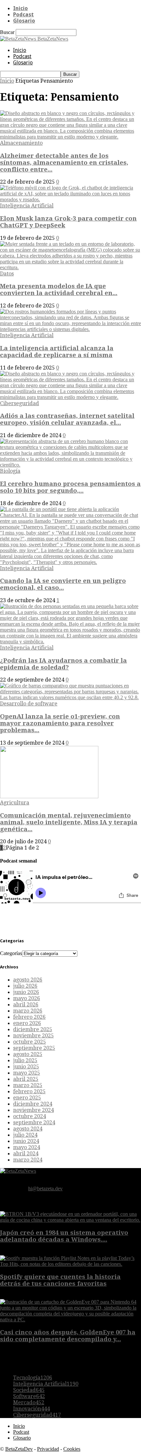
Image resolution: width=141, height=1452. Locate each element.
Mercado (28, 1402)
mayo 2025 (26, 1073)
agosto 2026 (27, 980)
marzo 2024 (27, 1160)
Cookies (71, 1449)
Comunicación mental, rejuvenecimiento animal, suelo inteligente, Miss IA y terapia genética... (68, 822)
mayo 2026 (26, 998)
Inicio (20, 8)
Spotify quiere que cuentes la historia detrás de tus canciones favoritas (60, 1280)
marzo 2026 (27, 1011)
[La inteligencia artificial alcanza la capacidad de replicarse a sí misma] (70, 329)
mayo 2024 (26, 1147)
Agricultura (14, 803)
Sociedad (29, 1390)
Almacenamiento (21, 143)
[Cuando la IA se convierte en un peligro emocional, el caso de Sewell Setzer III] (70, 562)
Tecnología (32, 1378)
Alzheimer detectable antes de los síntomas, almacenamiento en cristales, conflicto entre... (64, 162)
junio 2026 (26, 992)
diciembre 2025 (32, 1029)
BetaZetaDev (19, 1449)
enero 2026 (27, 1023)
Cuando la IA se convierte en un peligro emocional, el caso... (63, 584)
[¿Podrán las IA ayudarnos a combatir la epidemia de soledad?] (70, 641)
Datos (7, 274)
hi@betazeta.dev (45, 1188)
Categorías (11, 953)
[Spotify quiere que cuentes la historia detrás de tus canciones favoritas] (70, 1264)
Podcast (23, 14)
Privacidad (48, 1449)
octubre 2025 (29, 1042)
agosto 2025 (27, 1054)
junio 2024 (26, 1141)
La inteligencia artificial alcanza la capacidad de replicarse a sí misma (56, 351)
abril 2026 (25, 1004)
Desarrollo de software (28, 704)
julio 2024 (25, 1135)
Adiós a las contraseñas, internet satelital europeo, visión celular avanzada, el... (67, 419)
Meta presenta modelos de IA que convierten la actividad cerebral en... (58, 289)
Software (29, 1396)
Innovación (31, 1409)
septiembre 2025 (34, 1048)
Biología (10, 471)
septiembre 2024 (34, 1122)
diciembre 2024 (32, 1104)
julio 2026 (25, 986)
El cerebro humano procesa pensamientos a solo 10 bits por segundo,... (70, 487)
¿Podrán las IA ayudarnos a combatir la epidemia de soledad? (63, 664)
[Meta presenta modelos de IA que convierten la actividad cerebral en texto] (70, 267)
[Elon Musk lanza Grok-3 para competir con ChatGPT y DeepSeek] (70, 199)
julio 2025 (25, 1060)
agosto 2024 (27, 1129)
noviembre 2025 (33, 1035)
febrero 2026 (29, 1017)
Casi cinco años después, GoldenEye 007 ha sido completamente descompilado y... (67, 1336)
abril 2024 (25, 1153)
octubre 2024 (29, 1116)
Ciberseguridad (19, 403)
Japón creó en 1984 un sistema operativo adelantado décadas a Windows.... (64, 1236)
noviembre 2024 (33, 1110)
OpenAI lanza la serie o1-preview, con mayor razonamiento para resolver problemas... (60, 723)
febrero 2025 (29, 1091)
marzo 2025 (27, 1085)
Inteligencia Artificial (26, 206)
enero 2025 (27, 1098)
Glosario (24, 21)
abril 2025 (25, 1079)
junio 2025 (26, 1067)
